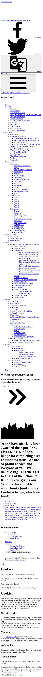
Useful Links (18, 364)
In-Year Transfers (20, 142)
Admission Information (18, 136)
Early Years (14, 209)
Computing (18, 177)
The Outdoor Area (20, 215)
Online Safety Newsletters (23, 327)
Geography (18, 181)
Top (3, 564)
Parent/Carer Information (22, 362)
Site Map (8, 542)
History (16, 183)
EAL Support (18, 287)
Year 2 (16, 199)
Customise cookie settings (27, 588)
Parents (7, 299)
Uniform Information (17, 313)
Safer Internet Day (20, 335)
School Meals (14, 315)
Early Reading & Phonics (23, 170)
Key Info (8, 132)
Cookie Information (16, 548)
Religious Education (21, 191)
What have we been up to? (23, 358)
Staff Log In (5, 73)
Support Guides (19, 329)
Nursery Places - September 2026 (25, 138)
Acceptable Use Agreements (24, 337)
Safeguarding (14, 160)
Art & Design (19, 176)
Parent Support (15, 301)
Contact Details (15, 126)
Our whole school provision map (30, 270)
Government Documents (22, 286)
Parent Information (20, 289)
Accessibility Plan (20, 282)
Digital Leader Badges (26, 352)
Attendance (14, 134)
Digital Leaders (15, 346)
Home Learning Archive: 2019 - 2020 (27, 341)
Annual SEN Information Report (25, 280)
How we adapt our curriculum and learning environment (29, 267)
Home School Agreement (18, 305)
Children (8, 344)
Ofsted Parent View (21, 152)
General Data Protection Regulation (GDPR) (25, 144)
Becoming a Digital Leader (28, 356)
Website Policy (15, 550)
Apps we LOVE (20, 366)
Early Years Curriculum (22, 166)
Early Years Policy (20, 223)
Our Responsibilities (26, 354)
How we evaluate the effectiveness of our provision (29, 273)
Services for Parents (25, 291)
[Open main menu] (18, 83)
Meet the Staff (15, 111)
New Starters (14, 303)
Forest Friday (18, 217)
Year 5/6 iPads (15, 360)
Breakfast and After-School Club (21, 311)
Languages (18, 185)
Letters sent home (16, 238)
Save (20, 675)
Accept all (13, 588)
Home (7, 105)
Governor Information (17, 117)
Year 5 (16, 205)
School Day (14, 307)
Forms (12, 321)
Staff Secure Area (16, 128)
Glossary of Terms (20, 295)
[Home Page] (15, 20)
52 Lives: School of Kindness (20, 121)
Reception (17, 213)
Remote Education (16, 339)
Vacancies (13, 123)
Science (17, 174)
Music (16, 187)
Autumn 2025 (19, 225)
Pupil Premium (15, 154)
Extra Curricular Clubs (17, 323)
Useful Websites (24, 293)
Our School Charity (16, 119)
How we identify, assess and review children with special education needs (28, 256)
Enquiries (13, 124)
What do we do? (20, 350)
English (16, 168)
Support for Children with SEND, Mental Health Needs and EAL (24, 245)
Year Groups (14, 195)
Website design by (15, 560)
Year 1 (16, 197)
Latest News (14, 236)
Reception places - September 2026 (26, 140)
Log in (7, 370)
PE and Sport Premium (18, 156)
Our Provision (19, 250)
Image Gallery (15, 240)
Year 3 (16, 201)
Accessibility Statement (18, 546)
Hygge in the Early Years (23, 219)
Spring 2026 (18, 227)
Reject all (5, 588)
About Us (8, 107)
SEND (7, 242)
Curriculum (9, 162)
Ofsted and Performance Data (20, 150)
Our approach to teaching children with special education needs (29, 262)
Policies (12, 158)
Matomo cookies (12, 637)
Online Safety (14, 325)
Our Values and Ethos (17, 113)
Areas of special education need (30, 252)
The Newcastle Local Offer (23, 284)
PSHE (16, 193)
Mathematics (18, 172)
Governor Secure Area (17, 130)
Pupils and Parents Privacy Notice (21, 342)
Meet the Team (19, 248)
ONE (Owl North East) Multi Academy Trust (25, 115)
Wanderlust (18, 221)
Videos (16, 331)
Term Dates (14, 309)
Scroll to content (6, 2)
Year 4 (16, 203)
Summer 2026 (19, 229)
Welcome (13, 109)
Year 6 (16, 207)
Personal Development (17, 231)
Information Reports (21, 278)
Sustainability (18, 232)
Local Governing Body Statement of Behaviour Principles (22, 147)
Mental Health (19, 297)
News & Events (10, 234)
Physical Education (20, 189)
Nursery (17, 211)
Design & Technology (22, 179)
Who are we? (18, 348)
